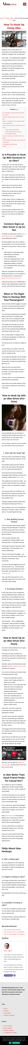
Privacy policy (16, 1042)
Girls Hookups (8, 1026)
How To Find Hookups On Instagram (14, 934)
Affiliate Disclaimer (9, 1015)
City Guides (7, 1013)
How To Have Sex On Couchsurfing (14, 932)
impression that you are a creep (16, 666)
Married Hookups (9, 1030)
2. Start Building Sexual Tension (12, 131)
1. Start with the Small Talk (11, 129)
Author (4, 146)
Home (1, 18)
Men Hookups (8, 1028)
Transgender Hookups (10, 1032)
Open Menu (24, 4)
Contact (6, 1011)
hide (17, 109)
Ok (10, 1042)
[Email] (14, 975)
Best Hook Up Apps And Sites (12, 929)
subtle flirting (19, 477)
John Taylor (8, 951)
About (5, 1008)
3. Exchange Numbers (10, 134)
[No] (26, 1040)
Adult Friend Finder (10, 815)
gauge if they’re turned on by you (11, 278)
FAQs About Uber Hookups (10, 144)
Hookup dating (9, 18)
